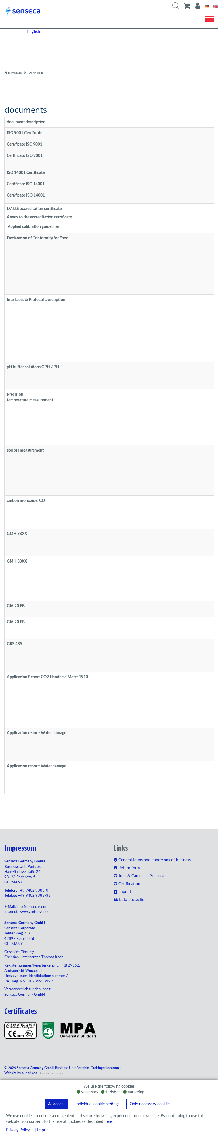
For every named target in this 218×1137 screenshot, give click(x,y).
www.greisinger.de (34, 912)
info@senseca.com (31, 907)
